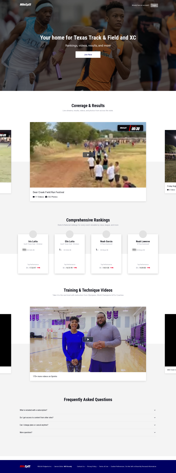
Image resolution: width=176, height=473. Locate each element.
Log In (154, 5)
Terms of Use (103, 466)
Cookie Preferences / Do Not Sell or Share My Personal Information (133, 466)
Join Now (88, 54)
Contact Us (81, 466)
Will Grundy (68, 466)
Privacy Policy (92, 466)
